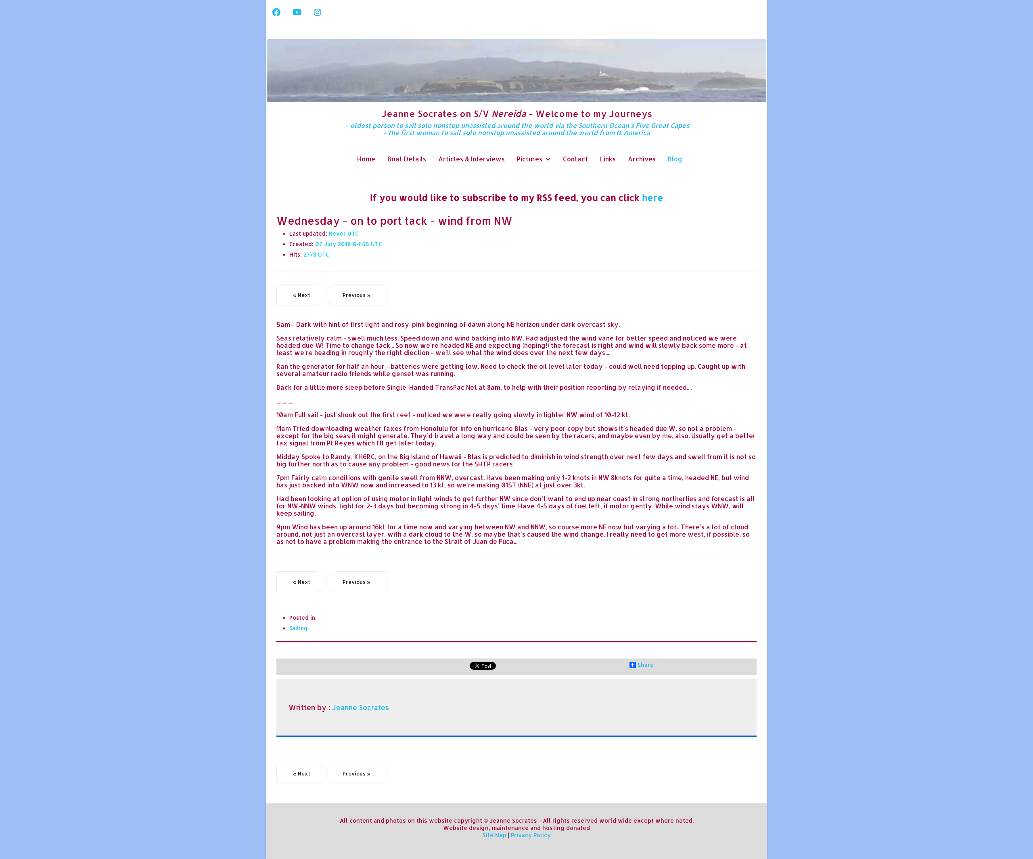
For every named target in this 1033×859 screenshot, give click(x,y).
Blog (675, 159)
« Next (301, 295)
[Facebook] (276, 12)
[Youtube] (297, 12)
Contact (575, 159)
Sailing (298, 628)
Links (608, 159)
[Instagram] (317, 12)
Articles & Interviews (471, 159)
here (652, 197)
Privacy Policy (531, 835)
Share (646, 665)
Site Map (494, 835)
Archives (642, 159)
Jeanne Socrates (360, 707)
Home (366, 159)
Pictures (529, 159)
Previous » (356, 295)
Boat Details (406, 159)
